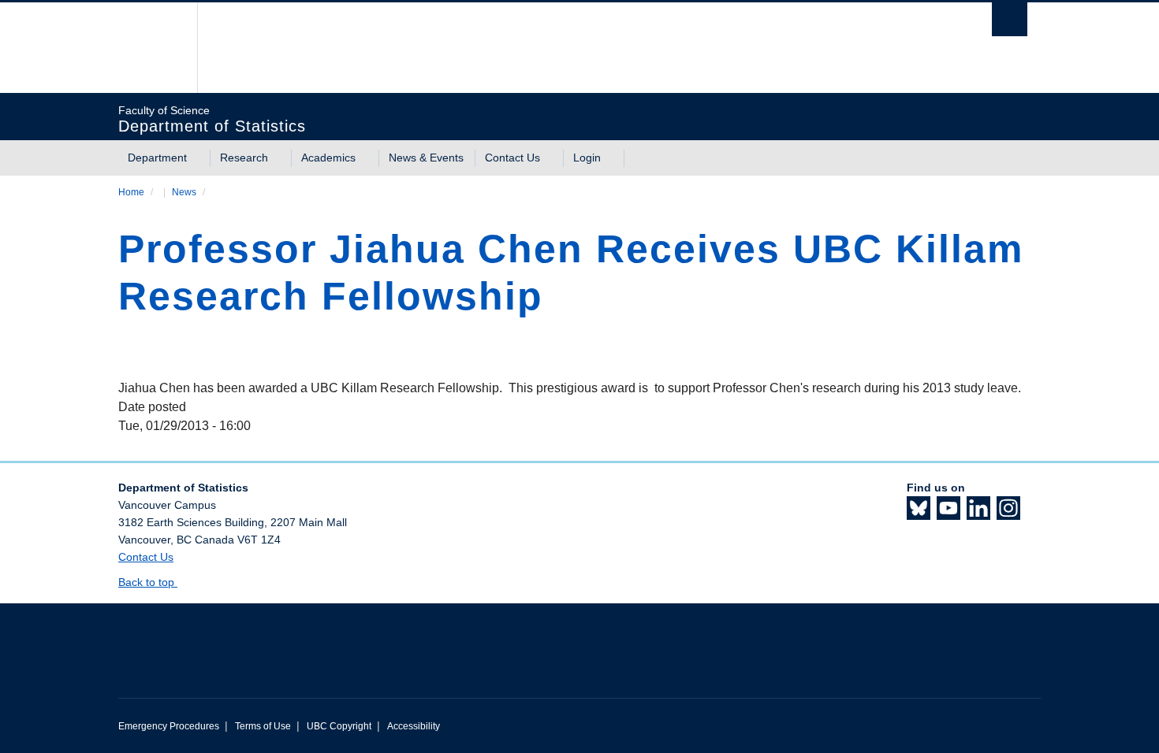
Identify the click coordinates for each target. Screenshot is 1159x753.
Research (244, 157)
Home (131, 192)
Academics (328, 157)
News (184, 192)
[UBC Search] (1009, 19)
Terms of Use (263, 726)
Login (587, 157)
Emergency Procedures (168, 726)
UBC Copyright (339, 726)
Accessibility (413, 726)
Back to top (147, 582)
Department (157, 157)
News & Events (426, 157)
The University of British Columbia (151, 47)
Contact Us (512, 157)
